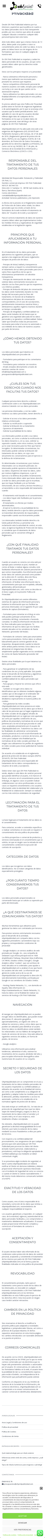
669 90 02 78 (7, 1481)
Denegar (22, 1522)
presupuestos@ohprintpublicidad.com (18, 1484)
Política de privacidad (25, 1535)
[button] (41, 1488)
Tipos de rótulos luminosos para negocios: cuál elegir (22, 1465)
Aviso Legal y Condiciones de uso (14, 1422)
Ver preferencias (22, 1529)
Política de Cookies (9, 1535)
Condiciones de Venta (10, 1436)
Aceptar (22, 1516)
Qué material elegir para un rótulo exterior (18, 1453)
